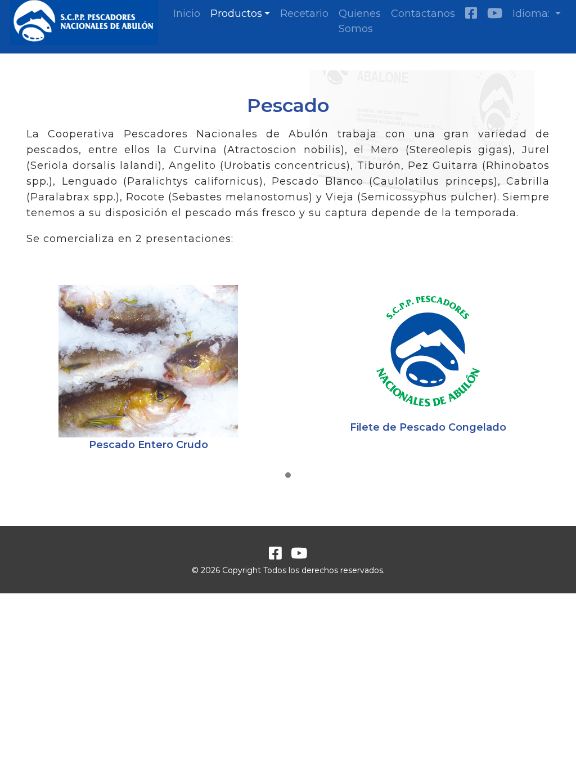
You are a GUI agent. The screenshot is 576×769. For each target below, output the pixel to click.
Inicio (186, 13)
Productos (236, 13)
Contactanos (423, 13)
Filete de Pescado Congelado (428, 427)
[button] (288, 475)
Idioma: (532, 13)
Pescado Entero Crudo (148, 445)
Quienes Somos (360, 21)
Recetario (304, 13)
